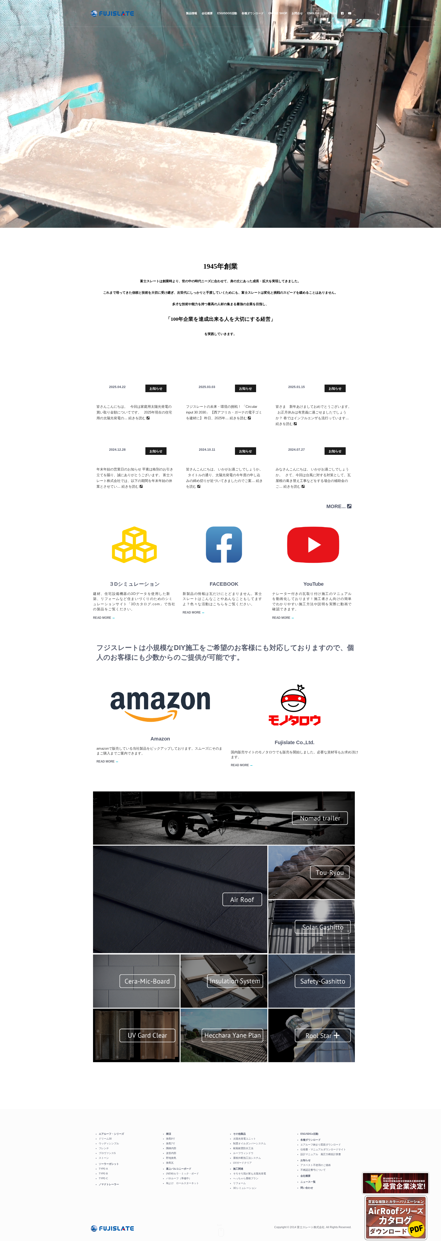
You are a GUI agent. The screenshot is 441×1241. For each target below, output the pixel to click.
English (313, 13)
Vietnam (330, 13)
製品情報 (191, 13)
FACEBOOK (224, 584)
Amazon (160, 739)
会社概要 (207, 13)
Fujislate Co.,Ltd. (294, 742)
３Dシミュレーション (134, 584)
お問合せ (297, 13)
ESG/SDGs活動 (227, 13)
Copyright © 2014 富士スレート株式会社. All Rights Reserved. (312, 1227)
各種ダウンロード (253, 13)
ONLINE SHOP (277, 13)
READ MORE (105, 761)
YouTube (313, 584)
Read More (102, 617)
